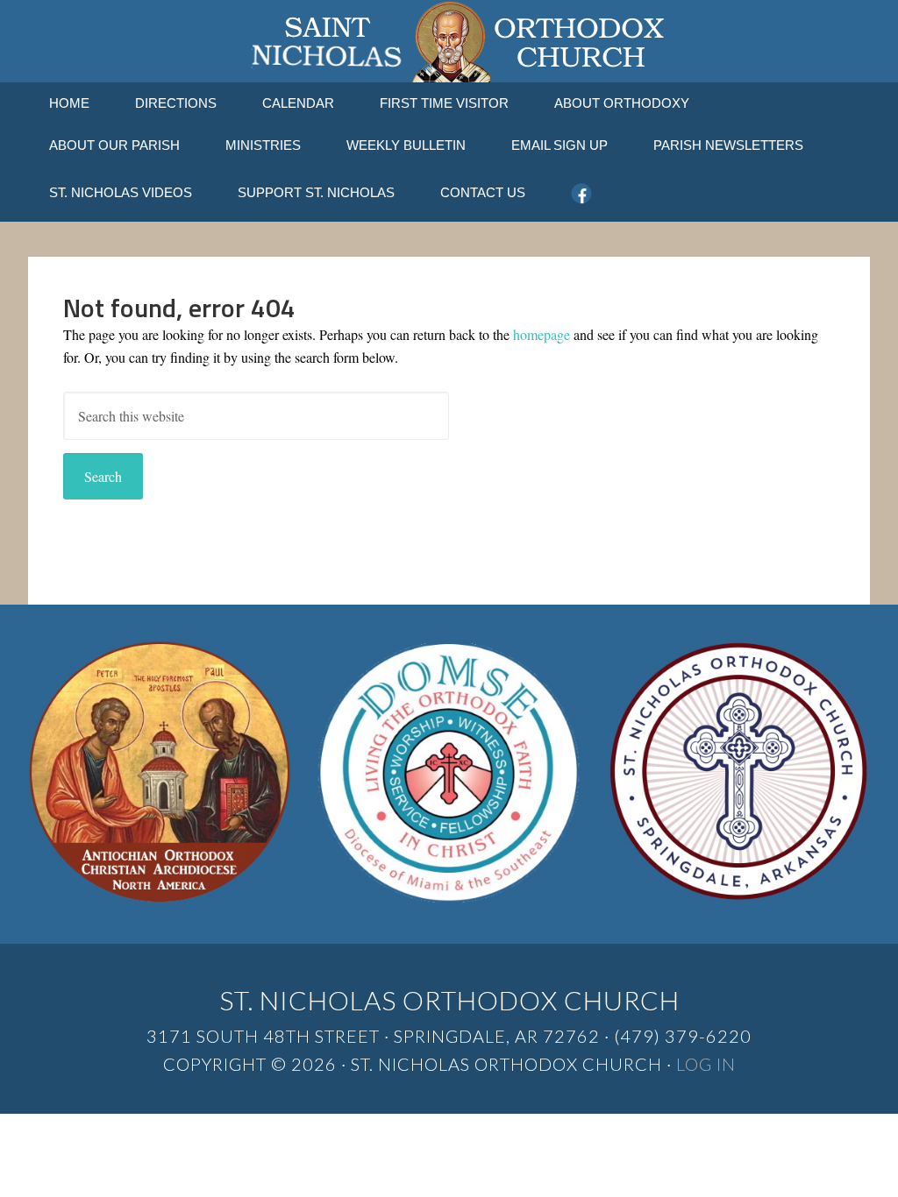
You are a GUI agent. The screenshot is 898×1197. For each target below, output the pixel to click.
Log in (706, 1063)
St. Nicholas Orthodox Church (449, 41)
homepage (541, 334)
